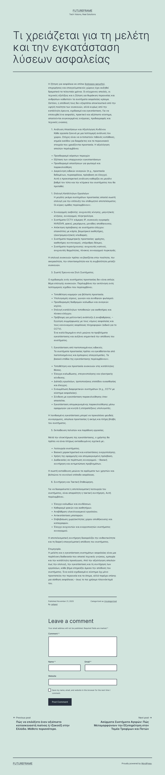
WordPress (146, 763)
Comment (53, 633)
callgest (54, 604)
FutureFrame (82, 10)
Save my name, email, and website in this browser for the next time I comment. (81, 691)
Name (51, 662)
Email (88, 662)
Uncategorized (110, 601)
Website (52, 676)
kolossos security (94, 84)
